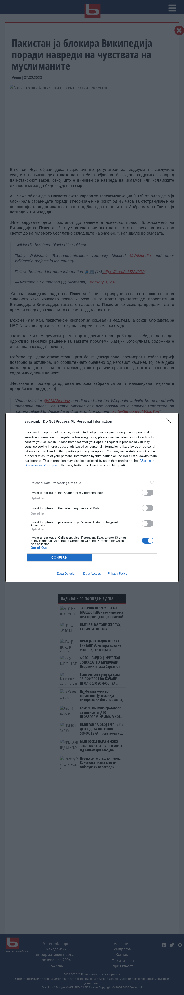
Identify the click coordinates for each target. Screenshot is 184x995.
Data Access (92, 573)
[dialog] (92, 497)
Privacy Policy (117, 573)
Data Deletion (66, 573)
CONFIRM (59, 557)
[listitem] (92, 482)
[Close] (169, 422)
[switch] (147, 493)
